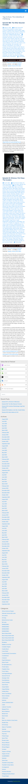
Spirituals (4, 758)
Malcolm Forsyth (16, 46)
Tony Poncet (7, 240)
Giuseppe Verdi (5, 678)
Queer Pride (5, 738)
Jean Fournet (17, 218)
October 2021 (5, 548)
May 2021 (4, 559)
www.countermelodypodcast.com (10, 351)
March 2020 (4, 590)
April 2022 (4, 535)
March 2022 (4, 537)
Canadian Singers (18, 29)
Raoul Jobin (9, 235)
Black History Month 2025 (8, 637)
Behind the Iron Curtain (7, 620)
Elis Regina (22, 206)
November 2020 (5, 573)
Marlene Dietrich (9, 226)
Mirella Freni (13, 184)
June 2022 (4, 530)
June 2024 (4, 477)
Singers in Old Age (6, 751)
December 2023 (5, 490)
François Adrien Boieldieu (8, 210)
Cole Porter (15, 35)
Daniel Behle (9, 199)
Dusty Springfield (19, 203)
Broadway (12, 29)
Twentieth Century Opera (8, 764)
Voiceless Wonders (6, 771)
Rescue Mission (5, 742)
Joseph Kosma (13, 220)
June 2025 (4, 450)
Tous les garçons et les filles (17, 240)
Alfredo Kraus (9, 188)
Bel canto (4, 622)
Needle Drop (22, 31)
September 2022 (6, 523)
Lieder (3, 704)
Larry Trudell (16, 45)
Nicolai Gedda (12, 231)
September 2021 (6, 550)
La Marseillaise (19, 221)
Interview (4, 700)
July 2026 (4, 421)
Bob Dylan (13, 193)
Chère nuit (16, 196)
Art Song (7, 29)
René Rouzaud (17, 236)
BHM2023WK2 (5, 626)
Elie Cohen (17, 206)
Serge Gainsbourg (16, 237)
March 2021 (4, 564)
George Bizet (5, 213)
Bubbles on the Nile (6, 644)
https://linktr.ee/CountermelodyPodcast (12, 142)
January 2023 (5, 515)
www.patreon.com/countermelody (10, 354)
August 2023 (5, 499)
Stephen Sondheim (16, 52)
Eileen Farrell (5, 662)
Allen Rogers (15, 188)
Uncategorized (5, 767)
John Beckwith (8, 44)
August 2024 (5, 472)
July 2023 (4, 501)
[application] (14, 60)
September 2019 (6, 604)
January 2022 (5, 541)
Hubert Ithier (5, 41)
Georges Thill (18, 213)
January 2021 (5, 568)
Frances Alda (13, 209)
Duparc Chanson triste (10, 203)
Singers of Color (6, 753)
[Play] (4, 60)
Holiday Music (5, 691)
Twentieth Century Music (7, 762)
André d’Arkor (5, 189)
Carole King (8, 195)
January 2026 (5, 434)
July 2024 (4, 474)
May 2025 (4, 452)
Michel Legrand (17, 48)
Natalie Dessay (6, 231)
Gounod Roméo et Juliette (15, 214)
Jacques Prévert (10, 218)
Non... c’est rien (19, 231)
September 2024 (6, 470)
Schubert (4, 749)
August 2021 (5, 552)
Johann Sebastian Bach (7, 702)
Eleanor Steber (12, 206)
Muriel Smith (22, 229)
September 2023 (6, 497)
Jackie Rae (21, 41)
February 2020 (5, 593)
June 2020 (4, 584)
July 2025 (4, 448)
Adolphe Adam (11, 187)
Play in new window (11, 62)
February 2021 (5, 566)
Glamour (8, 214)
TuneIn (13, 65)
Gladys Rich (17, 38)
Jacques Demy (18, 217)
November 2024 (5, 466)
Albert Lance (17, 187)
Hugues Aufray (21, 215)
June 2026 (4, 423)
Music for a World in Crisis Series (9, 720)
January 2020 (5, 595)
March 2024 (4, 483)
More (20, 65)
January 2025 (5, 461)
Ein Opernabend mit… (7, 664)
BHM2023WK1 (5, 624)
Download (19, 62)
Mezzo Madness (15, 31)
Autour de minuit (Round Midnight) (14, 191)
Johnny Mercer (10, 45)
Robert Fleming (9, 52)
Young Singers (5, 776)
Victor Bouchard (16, 55)
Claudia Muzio (5, 649)
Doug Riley (5, 37)
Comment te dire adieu (14, 198)
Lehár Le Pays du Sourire (8, 224)
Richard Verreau (8, 237)
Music (18, 184)
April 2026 (4, 428)
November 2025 (5, 439)
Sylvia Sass (4, 760)
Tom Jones (10, 55)
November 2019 (5, 599)
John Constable (6, 220)
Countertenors (5, 655)
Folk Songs (10, 37)
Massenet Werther (9, 228)
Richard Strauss (5, 744)
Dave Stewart (20, 200)
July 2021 (4, 555)
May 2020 (4, 586)
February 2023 (5, 512)
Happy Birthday (5, 689)
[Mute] (20, 60)
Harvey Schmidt (14, 40)
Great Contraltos (17, 30)
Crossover (5, 30)
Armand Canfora (18, 189)
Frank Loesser (16, 37)
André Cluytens (21, 188)
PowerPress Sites (16, 781)
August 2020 (5, 579)
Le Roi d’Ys (22, 222)
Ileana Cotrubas (5, 695)
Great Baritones (5, 680)
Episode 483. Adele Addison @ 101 (10, 412)
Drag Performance (6, 660)
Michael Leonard (10, 48)
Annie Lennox (11, 189)
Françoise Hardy (17, 210)
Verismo (4, 769)
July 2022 (4, 528)
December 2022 (5, 517)
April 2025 (4, 454)
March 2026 (4, 430)
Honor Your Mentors (6, 693)
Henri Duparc (8, 215)
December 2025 (5, 437)
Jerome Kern (13, 42)
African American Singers (17, 182)
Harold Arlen (7, 40)
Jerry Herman (20, 42)
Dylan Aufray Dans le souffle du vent (10, 204)
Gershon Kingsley (10, 38)
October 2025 (5, 441)
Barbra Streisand (10, 192)
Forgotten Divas (10, 30)
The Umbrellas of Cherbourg (12, 239)
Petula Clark (12, 233)
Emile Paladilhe (6, 207)
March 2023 (4, 510)
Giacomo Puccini (6, 675)
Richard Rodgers (18, 51)
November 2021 (5, 546)
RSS (17, 65)
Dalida (21, 198)
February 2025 (5, 459)
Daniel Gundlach (16, 199)
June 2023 (4, 503)
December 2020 (5, 570)
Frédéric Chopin (8, 211)
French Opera (5, 671)
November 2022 (5, 519)
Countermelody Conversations (9, 653)
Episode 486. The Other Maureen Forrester (12, 404)
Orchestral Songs (10, 33)
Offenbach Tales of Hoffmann (18, 232)
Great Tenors (5, 684)
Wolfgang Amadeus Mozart (14, 34)
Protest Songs (8, 185)
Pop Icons (16, 33)
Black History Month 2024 (8, 635)
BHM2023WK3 (5, 629)
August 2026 (5, 419)
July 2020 (4, 581)
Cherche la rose (9, 196)
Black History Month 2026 (8, 640)
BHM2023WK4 (5, 631)
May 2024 (4, 479)
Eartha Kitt (20, 204)
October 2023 (5, 495)
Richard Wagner (6, 747)
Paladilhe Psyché (6, 233)
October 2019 (5, 601)
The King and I (11, 53)
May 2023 (4, 506)
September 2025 (6, 443)
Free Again (15, 211)
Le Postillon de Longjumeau (13, 222)
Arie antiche (5, 615)
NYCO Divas (5, 724)
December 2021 (5, 544)
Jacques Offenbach (7, 42)
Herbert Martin (21, 40)
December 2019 (5, 597)
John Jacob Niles (15, 44)
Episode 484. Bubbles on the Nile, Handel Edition (13, 410)
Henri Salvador (15, 215)
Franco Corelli (20, 209)
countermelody (21, 56)
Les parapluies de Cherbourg (15, 225)
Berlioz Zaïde (17, 192)
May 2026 (4, 425)
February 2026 (5, 432)
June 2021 (4, 557)
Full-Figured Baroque (7, 673)
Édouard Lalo (5, 206)
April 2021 (4, 561)
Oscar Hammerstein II (17, 49)
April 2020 (4, 588)
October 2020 (5, 575)
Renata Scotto (5, 740)
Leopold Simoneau (17, 224)
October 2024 (5, 468)
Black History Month (6, 633)
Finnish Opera (5, 666)
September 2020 (6, 577)
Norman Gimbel (9, 49)
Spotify (9, 65)
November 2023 (5, 492)
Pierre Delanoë (19, 233)
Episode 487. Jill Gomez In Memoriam (11, 401)
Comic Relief (7, 184)
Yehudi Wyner (13, 56)
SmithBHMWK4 (5, 756)
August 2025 (5, 445)
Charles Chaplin (15, 195)
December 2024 (5, 463)
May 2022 (4, 532)
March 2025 (4, 457)
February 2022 (5, 539)
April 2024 (4, 481)
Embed (19, 64)
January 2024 (5, 488)
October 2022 (5, 521)
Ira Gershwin (10, 41)
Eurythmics (11, 207)
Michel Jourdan (16, 228)
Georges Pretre (12, 213)
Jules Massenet (12, 221)
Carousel (11, 35)
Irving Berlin (16, 41)
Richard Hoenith (11, 51)
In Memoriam (9, 31)
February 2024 (5, 486)
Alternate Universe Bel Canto (8, 613)
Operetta (4, 33)
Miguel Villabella (10, 229)
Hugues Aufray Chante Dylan (9, 217)
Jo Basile (22, 218)
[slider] (23, 60)
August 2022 (5, 526)
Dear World (20, 35)
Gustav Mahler (5, 686)
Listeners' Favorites (6, 707)
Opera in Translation (6, 727)
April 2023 (4, 508)
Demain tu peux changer (8, 202)
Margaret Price (5, 709)
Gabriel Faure (20, 211)
